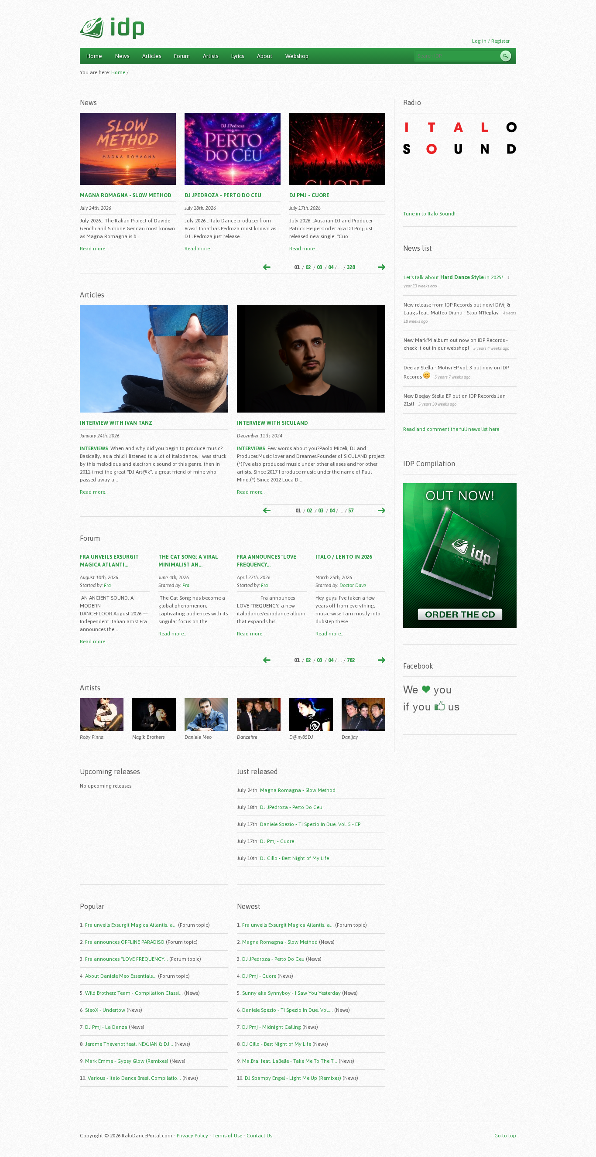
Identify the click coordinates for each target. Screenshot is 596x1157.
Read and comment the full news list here (451, 429)
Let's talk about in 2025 (453, 277)
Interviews (94, 448)
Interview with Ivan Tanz (116, 423)
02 (308, 267)
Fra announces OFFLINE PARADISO (124, 942)
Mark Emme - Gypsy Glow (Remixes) (126, 1061)
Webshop (296, 56)
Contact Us (259, 1136)
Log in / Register (491, 41)
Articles (151, 56)
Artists (210, 56)
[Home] (112, 28)
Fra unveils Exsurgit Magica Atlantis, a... (131, 925)
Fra (107, 585)
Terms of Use (227, 1136)
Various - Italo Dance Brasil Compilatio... (134, 1078)
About (264, 56)
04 (330, 267)
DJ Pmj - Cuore (309, 195)
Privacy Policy (192, 1136)
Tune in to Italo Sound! (429, 214)
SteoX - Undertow (105, 1010)
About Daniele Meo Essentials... (121, 976)
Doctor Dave (352, 585)
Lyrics (237, 56)
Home (94, 56)
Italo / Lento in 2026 (343, 557)
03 (319, 267)
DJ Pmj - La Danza (106, 1027)
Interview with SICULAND (272, 423)
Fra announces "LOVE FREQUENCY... (126, 959)
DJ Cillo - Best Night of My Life (294, 858)
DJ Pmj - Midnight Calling (271, 1027)
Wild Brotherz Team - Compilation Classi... (134, 993)
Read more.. (94, 249)
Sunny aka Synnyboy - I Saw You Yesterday (291, 993)
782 (351, 660)
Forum (182, 56)
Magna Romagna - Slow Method (125, 195)
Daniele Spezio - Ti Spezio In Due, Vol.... (287, 1010)
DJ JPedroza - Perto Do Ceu (223, 195)
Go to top (505, 1136)
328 (351, 267)
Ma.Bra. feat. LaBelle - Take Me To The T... (289, 1061)
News (122, 56)
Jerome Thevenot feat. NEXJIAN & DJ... (129, 1044)
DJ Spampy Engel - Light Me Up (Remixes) (293, 1078)
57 (350, 511)
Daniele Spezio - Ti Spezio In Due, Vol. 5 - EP (310, 824)
